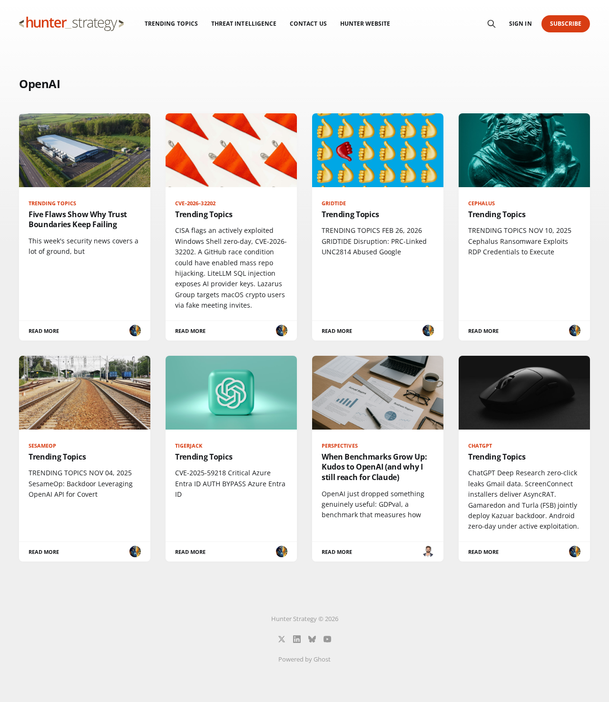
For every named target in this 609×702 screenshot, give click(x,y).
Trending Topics (171, 24)
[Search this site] (491, 24)
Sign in (520, 24)
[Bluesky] (312, 639)
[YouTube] (327, 639)
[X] (281, 639)
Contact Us (308, 24)
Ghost (322, 659)
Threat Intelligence (243, 24)
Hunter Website (365, 24)
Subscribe (566, 24)
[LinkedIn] (297, 639)
